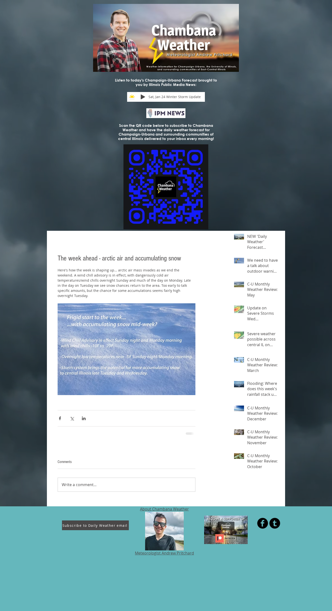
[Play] (143, 96)
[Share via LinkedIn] (83, 418)
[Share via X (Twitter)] (72, 418)
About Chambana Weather (164, 509)
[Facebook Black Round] (262, 523)
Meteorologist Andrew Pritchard (164, 553)
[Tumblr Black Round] (274, 523)
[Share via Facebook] (60, 418)
